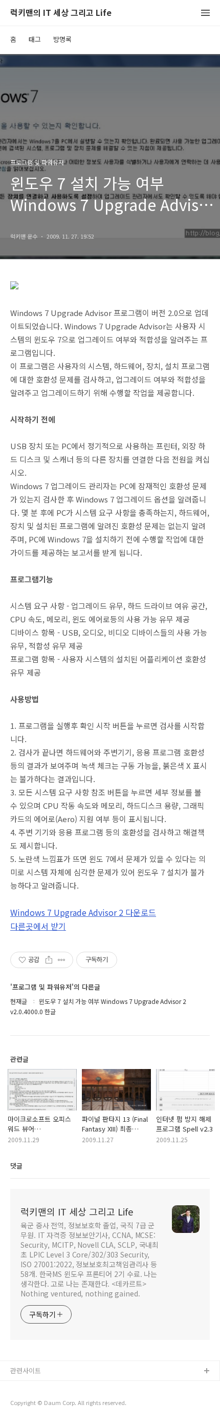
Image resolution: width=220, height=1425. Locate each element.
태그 (35, 39)
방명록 (62, 39)
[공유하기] (48, 960)
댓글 (16, 1165)
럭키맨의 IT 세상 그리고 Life (61, 13)
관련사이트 (25, 1370)
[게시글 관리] (61, 960)
